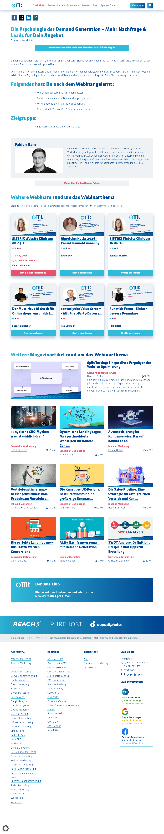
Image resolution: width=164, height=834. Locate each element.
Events (51, 5)
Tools (96, 5)
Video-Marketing (20, 789)
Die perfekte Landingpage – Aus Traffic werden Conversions (32, 547)
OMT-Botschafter (56, 680)
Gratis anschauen (82, 272)
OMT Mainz (39, 5)
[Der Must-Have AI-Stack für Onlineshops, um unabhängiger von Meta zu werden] (33, 294)
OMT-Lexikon (54, 725)
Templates (53, 717)
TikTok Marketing (20, 785)
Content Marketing (21, 671)
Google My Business (21, 709)
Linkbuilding (17, 730)
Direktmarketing (20, 684)
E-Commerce (17, 688)
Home (29, 637)
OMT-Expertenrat (56, 667)
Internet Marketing (21, 726)
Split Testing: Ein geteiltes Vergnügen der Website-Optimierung (119, 365)
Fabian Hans (26, 144)
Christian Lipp (18, 560)
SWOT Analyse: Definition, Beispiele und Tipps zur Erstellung (129, 547)
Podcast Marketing (21, 760)
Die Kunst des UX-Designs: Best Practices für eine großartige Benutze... (80, 494)
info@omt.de (127, 669)
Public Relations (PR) (22, 764)
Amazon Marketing (21, 663)
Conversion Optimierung (101, 372)
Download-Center (56, 701)
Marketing (16, 743)
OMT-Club (52, 721)
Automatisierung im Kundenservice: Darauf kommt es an (126, 436)
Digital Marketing (20, 680)
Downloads (73, 5)
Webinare (40, 637)
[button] (14, 17)
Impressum (90, 667)
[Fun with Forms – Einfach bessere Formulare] (130, 294)
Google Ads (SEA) (20, 705)
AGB (86, 658)
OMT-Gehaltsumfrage (58, 671)
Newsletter (53, 730)
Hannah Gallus (95, 376)
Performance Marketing (23, 751)
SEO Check (53, 692)
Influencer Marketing (22, 722)
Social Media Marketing (23, 768)
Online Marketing (20, 747)
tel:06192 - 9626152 (130, 666)
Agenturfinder (109, 5)
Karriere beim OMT (57, 663)
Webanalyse (17, 793)
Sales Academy (55, 688)
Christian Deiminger (119, 560)
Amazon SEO (17, 667)
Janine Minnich (68, 507)
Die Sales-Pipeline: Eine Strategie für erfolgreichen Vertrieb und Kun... (129, 494)
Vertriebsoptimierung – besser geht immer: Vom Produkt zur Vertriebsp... (30, 494)
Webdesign (17, 797)
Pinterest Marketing (22, 756)
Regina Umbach (117, 507)
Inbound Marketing (118, 446)
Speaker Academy (56, 684)
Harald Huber (115, 449)
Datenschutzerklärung (96, 663)
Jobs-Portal (53, 697)
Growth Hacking (19, 713)
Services (86, 5)
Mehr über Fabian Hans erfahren (82, 183)
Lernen (61, 5)
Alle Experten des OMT (59, 675)
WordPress (16, 802)
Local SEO (16, 739)
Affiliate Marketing (21, 658)
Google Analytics (19, 701)
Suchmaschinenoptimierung (26, 780)
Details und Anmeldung (33, 272)
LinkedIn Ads (18, 735)
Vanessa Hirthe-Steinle (23, 507)
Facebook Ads (18, 697)
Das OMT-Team (55, 658)
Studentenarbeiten (57, 713)
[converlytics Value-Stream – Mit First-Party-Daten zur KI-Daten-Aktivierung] (82, 294)
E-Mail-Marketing (20, 692)
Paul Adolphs (67, 454)
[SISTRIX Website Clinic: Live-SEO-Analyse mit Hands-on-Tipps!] (33, 224)
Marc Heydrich (68, 560)
